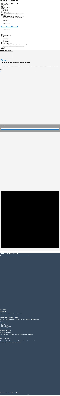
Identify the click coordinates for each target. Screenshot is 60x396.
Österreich (5, 10)
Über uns (3, 18)
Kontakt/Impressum (5, 325)
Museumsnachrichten (5, 4)
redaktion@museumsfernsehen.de (5, 314)
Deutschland (5, 9)
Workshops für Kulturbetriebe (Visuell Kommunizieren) (13, 13)
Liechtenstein (6, 41)
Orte (2, 11)
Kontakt (3, 48)
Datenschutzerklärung (6, 326)
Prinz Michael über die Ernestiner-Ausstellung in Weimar (15, 62)
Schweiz (5, 40)
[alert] (30, 217)
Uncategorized (3, 60)
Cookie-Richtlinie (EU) (6, 327)
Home (2, 6)
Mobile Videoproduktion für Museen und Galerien (12, 17)
